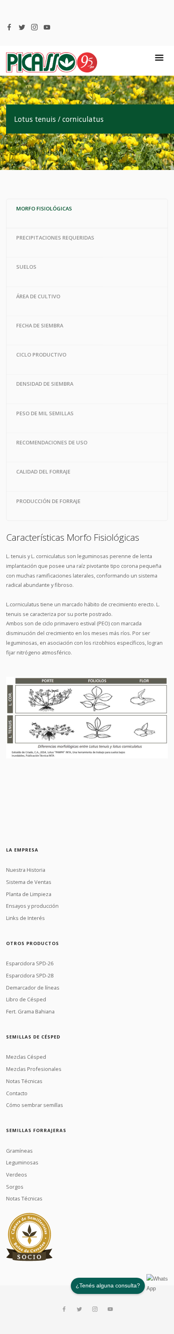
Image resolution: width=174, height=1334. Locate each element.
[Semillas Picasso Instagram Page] (34, 27)
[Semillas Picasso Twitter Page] (22, 27)
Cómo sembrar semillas (34, 1105)
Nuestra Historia (25, 869)
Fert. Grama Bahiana (30, 1011)
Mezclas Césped (26, 1056)
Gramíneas (19, 1150)
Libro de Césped (26, 999)
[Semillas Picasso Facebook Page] (9, 27)
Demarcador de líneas (32, 987)
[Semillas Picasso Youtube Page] (47, 27)
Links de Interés (25, 918)
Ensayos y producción (32, 905)
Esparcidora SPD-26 (29, 963)
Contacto (17, 1093)
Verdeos (16, 1174)
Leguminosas (22, 1162)
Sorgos (14, 1186)
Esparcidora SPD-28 (29, 975)
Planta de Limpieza (28, 894)
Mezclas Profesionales (34, 1069)
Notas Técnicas (24, 1081)
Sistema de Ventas (28, 882)
